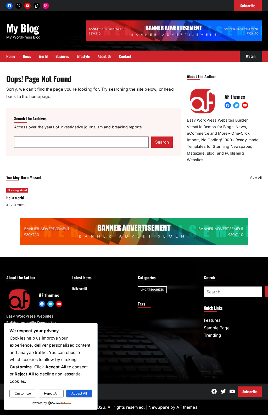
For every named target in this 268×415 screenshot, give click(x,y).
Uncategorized (17, 190)
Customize (23, 393)
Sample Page (217, 327)
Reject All (51, 393)
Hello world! (15, 197)
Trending (212, 335)
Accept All (79, 393)
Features (212, 320)
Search (162, 142)
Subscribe (250, 391)
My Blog (22, 27)
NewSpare (158, 407)
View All (256, 177)
